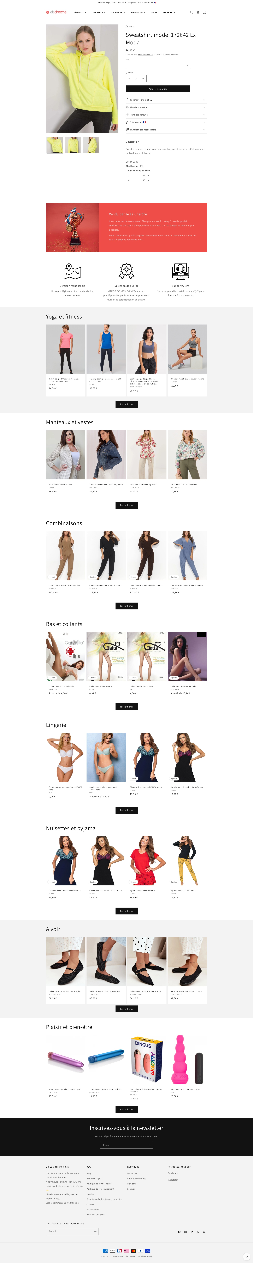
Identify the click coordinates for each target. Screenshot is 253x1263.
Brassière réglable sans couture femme (187, 379)
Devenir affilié (93, 1209)
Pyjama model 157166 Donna (183, 890)
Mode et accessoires (136, 1178)
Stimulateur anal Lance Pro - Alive (185, 1089)
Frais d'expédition (145, 54)
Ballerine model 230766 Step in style (64, 991)
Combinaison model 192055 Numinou (187, 585)
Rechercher (132, 1173)
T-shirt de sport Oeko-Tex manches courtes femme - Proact (64, 380)
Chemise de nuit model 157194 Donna (146, 787)
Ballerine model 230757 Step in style (145, 991)
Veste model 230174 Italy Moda (184, 485)
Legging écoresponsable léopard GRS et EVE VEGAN (105, 380)
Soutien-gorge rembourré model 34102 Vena (65, 788)
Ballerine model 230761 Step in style (104, 991)
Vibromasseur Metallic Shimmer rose (64, 1089)
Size (127, 59)
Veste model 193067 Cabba (60, 485)
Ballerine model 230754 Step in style (186, 991)
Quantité (129, 72)
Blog (89, 1173)
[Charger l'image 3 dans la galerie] (91, 145)
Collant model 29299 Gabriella (183, 686)
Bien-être (131, 1183)
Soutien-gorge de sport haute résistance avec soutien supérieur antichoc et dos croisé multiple (144, 381)
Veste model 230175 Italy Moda (143, 485)
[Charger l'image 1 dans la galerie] (55, 145)
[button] (191, 12)
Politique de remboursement (100, 1189)
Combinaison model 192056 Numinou (146, 585)
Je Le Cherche (112, 1256)
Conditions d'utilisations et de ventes (104, 1199)
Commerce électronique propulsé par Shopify (135, 1256)
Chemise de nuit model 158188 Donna (187, 787)
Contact (90, 1204)
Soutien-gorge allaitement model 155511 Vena (103, 788)
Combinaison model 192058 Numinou (65, 585)
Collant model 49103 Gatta (141, 686)
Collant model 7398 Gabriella (61, 686)
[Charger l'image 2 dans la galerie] (73, 145)
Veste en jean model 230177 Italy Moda (106, 485)
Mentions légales (95, 1178)
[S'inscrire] (149, 1145)
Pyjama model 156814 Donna (142, 890)
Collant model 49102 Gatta (100, 686)
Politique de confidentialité (100, 1183)
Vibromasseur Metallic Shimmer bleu (105, 1089)
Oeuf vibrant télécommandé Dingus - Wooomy (146, 1090)
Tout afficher (126, 404)
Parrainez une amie (96, 1214)
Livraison (91, 1194)
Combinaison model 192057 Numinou (105, 585)
